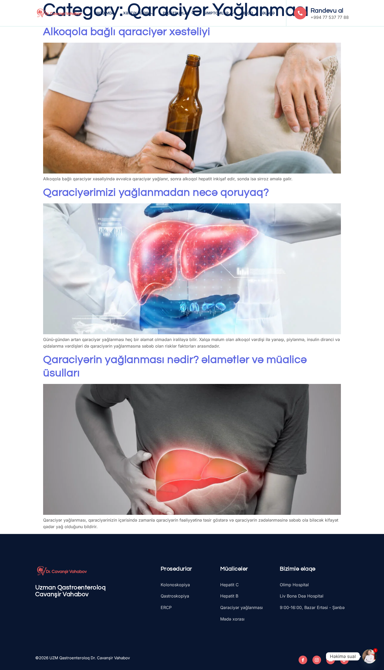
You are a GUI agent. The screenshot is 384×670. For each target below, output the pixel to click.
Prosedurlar (176, 13)
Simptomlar (216, 13)
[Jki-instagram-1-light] (316, 660)
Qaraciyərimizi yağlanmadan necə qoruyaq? (156, 192)
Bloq (248, 13)
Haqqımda (104, 13)
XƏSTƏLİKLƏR (135, 13)
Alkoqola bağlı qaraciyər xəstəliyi (126, 31)
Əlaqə (268, 13)
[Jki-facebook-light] (303, 660)
